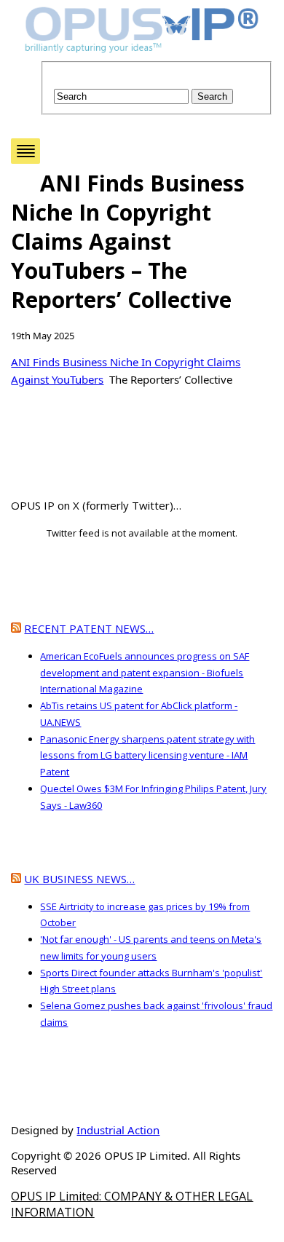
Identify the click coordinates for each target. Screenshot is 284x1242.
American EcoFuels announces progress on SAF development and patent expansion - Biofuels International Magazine (144, 672)
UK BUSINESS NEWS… (79, 878)
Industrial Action (117, 1130)
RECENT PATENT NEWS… (89, 628)
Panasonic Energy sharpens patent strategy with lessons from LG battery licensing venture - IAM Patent (147, 755)
